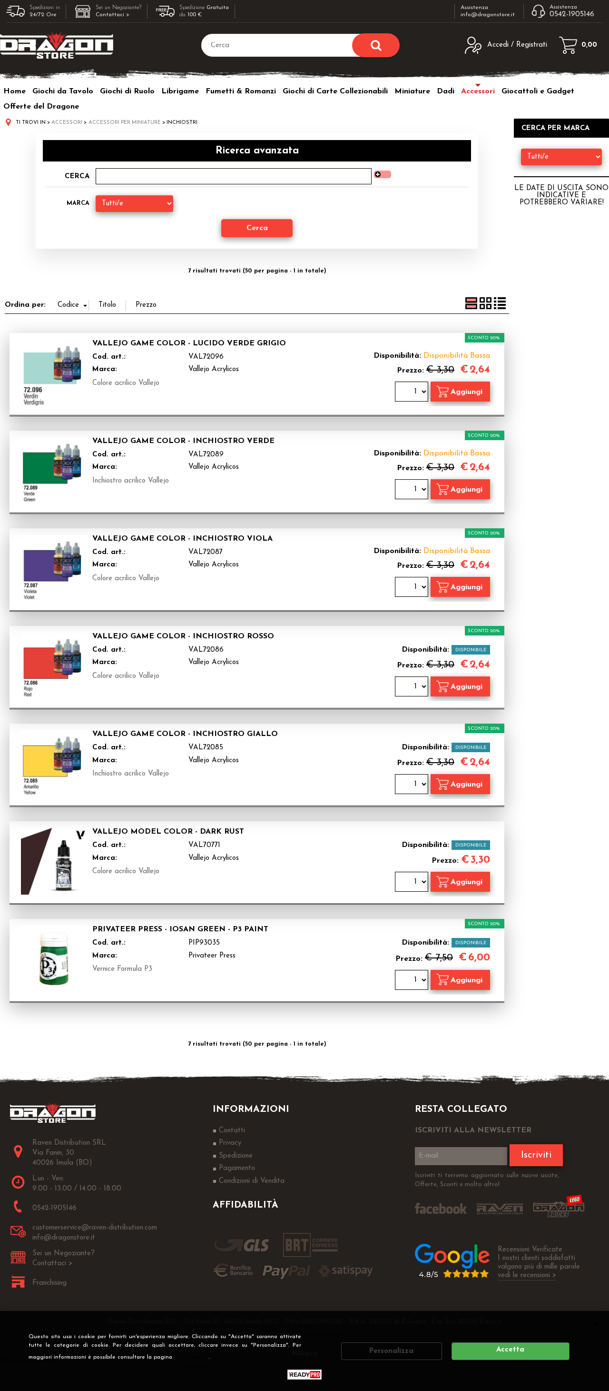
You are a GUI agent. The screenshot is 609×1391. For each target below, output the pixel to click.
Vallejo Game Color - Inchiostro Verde (183, 441)
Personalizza (391, 1351)
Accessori (478, 91)
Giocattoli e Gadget (537, 91)
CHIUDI (595, 1324)
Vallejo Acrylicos (213, 369)
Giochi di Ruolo (127, 91)
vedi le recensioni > (527, 1275)
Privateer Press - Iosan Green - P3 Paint (180, 929)
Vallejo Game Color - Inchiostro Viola (182, 539)
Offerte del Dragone (41, 107)
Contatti (232, 1130)
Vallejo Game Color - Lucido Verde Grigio (189, 343)
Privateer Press (212, 955)
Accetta (510, 1349)
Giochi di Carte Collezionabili (335, 91)
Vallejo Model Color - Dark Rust (168, 832)
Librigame (180, 91)
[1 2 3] (413, 687)
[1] (413, 393)
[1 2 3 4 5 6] (413, 981)
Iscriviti (536, 1155)
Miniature (412, 91)
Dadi (445, 91)
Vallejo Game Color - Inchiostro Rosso (183, 636)
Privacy (194, 1357)
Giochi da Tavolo (62, 91)
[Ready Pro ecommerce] (304, 1374)
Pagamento (237, 1168)
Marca (78, 203)
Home (14, 91)
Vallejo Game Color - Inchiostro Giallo (185, 734)
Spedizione (236, 1155)
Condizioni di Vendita (252, 1181)
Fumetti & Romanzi (241, 91)
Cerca (77, 176)
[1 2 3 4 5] (413, 785)
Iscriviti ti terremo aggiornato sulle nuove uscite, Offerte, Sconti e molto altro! (487, 1180)
